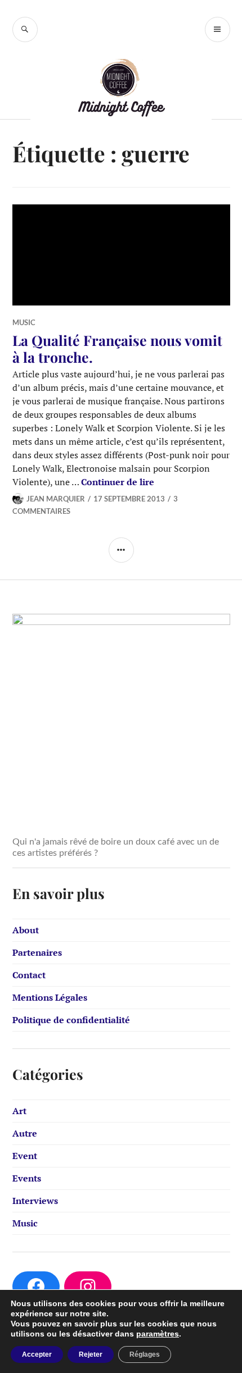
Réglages (144, 1354)
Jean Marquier (55, 498)
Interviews (35, 1200)
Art (19, 1111)
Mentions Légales (49, 997)
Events (26, 1178)
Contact (29, 975)
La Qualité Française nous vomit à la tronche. (117, 348)
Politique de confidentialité (71, 1020)
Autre (24, 1133)
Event (24, 1156)
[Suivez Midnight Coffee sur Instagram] (87, 1286)
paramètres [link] (157, 1333)
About (25, 930)
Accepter (37, 1354)
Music (23, 322)
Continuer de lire (117, 482)
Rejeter (90, 1354)
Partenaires (37, 952)
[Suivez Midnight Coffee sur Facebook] (36, 1286)
